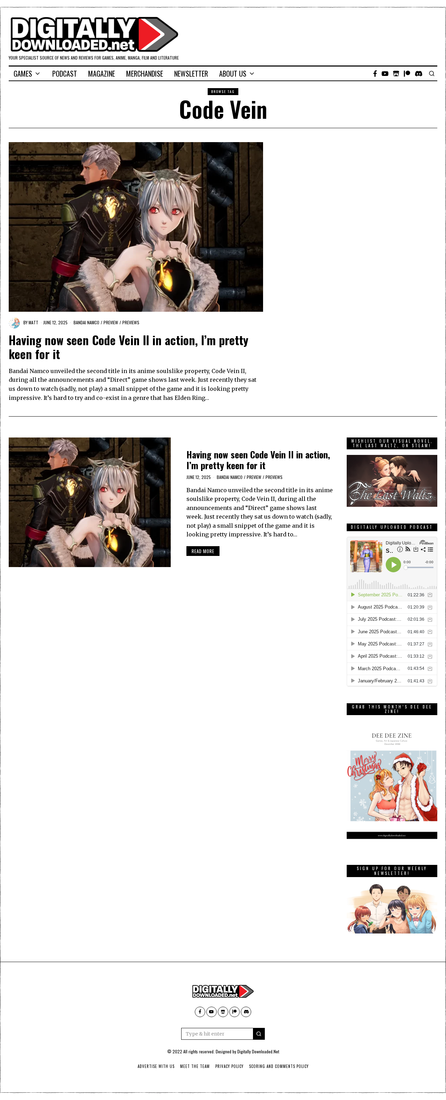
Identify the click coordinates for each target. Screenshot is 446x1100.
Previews (130, 322)
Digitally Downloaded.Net (258, 1051)
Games (23, 73)
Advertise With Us (156, 1066)
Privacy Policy (229, 1066)
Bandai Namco (86, 322)
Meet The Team (195, 1066)
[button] (259, 1034)
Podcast (64, 73)
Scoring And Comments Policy (279, 1066)
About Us (232, 73)
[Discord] (418, 73)
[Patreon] (407, 73)
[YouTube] (385, 73)
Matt (33, 322)
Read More (203, 551)
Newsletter (191, 73)
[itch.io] (396, 73)
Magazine (101, 73)
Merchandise (144, 73)
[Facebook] (375, 73)
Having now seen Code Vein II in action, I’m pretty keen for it (128, 347)
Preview (110, 322)
